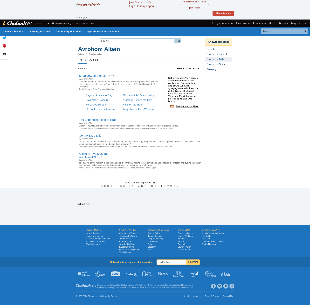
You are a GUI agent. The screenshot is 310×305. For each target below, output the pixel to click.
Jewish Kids (226, 274)
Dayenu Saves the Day (98, 95)
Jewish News (125, 239)
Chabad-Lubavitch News (213, 241)
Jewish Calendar (155, 236)
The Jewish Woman (128, 236)
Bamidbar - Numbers (124, 128)
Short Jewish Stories (92, 75)
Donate (285, 23)
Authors (81, 54)
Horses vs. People (96, 104)
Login (217, 23)
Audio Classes (147, 274)
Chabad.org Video (127, 233)
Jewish (172, 288)
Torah (155, 288)
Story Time (97, 89)
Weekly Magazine (94, 244)
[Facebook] (213, 286)
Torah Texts (194, 274)
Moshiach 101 (125, 241)
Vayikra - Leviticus (123, 146)
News (163, 274)
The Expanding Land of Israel (98, 119)
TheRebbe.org (125, 252)
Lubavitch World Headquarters (181, 285)
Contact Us (228, 296)
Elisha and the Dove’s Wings (139, 95)
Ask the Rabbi (244, 23)
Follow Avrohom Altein (187, 106)
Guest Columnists (166, 128)
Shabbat (182, 239)
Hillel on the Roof (133, 104)
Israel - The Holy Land (129, 250)
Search (151, 244)
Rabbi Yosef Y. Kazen (135, 288)
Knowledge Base (218, 41)
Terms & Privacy (212, 296)
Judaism (161, 288)
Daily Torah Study (155, 239)
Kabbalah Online (126, 247)
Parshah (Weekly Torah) (104, 128)
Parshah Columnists (149, 128)
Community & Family (68, 31)
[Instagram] (231, 286)
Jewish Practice (14, 31)
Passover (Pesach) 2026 (118, 168)
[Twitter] (219, 286)
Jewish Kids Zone (127, 244)
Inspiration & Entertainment (102, 31)
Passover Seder (136, 168)
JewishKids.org (85, 89)
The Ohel (206, 239)
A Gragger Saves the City (137, 100)
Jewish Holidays (99, 168)
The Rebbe (207, 236)
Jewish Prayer (184, 247)
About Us (197, 296)
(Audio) (111, 76)
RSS (150, 250)
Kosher (181, 241)
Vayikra (136, 146)
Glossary (152, 247)
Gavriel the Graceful (96, 100)
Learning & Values (40, 31)
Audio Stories (108, 89)
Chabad (124, 285)
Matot (137, 128)
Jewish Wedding (185, 236)
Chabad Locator (209, 244)
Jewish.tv (116, 274)
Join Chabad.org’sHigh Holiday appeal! (142, 4)
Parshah (182, 244)
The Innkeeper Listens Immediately (105, 109)
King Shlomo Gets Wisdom (138, 109)
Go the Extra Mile (90, 135)
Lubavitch (132, 285)
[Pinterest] (225, 286)
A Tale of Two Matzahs (93, 153)
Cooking (179, 274)
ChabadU (131, 274)
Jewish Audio (184, 250)
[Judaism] (17, 23)
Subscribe (152, 241)
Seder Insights (150, 168)
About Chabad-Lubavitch (213, 233)
